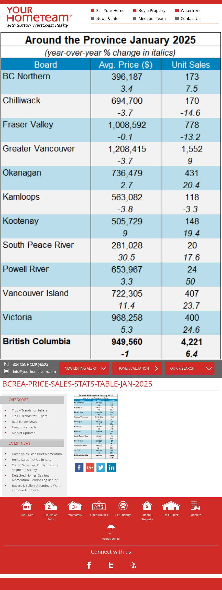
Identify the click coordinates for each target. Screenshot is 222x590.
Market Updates (23, 433)
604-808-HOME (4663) (30, 364)
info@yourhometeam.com (34, 371)
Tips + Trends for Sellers (29, 410)
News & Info (107, 18)
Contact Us (191, 18)
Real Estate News (24, 422)
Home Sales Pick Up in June (31, 459)
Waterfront (191, 10)
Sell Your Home (110, 10)
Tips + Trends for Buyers (29, 416)
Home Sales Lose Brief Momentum (37, 454)
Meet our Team (152, 18)
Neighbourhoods (24, 427)
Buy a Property (152, 10)
